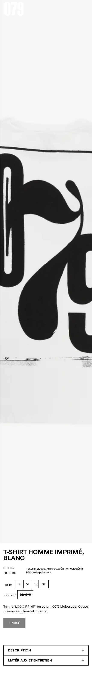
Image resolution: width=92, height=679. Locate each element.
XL (45, 585)
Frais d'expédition (58, 568)
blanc (26, 595)
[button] (46, 650)
